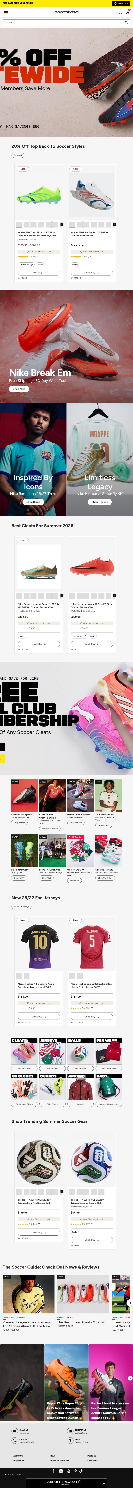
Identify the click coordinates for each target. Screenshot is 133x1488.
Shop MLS (46, 878)
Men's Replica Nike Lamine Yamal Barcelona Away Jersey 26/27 (36, 986)
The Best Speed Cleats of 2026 (81, 1322)
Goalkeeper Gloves (24, 1104)
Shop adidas (19, 823)
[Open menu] (6, 13)
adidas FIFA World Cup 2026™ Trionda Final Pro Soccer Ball (34, 1201)
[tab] (29, 1455)
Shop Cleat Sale (105, 878)
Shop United (103, 825)
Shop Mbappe (100, 501)
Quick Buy (37, 272)
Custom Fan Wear (109, 1068)
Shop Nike (19, 388)
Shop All (18, 155)
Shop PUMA (19, 878)
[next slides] (62, 224)
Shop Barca (33, 501)
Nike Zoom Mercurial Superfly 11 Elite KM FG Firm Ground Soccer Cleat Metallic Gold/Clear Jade (39, 606)
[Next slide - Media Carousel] (130, 1378)
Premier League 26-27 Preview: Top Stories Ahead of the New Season (27, 1324)
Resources (18, 1460)
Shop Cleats (66, 718)
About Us (18, 1456)
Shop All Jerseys (21, 907)
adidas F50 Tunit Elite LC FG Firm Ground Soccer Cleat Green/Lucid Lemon (37, 234)
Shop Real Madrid (50, 828)
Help (52, 1456)
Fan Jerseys (52, 1068)
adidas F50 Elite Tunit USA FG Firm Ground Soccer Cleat (90, 234)
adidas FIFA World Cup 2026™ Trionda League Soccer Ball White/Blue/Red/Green (87, 1201)
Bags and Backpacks (108, 1104)
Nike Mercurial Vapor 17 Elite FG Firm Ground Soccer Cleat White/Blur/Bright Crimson (91, 606)
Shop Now (66, 80)
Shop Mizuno (76, 823)
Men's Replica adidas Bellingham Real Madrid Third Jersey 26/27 (91, 986)
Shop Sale (74, 880)
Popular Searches (59, 1460)
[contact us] (13, 1477)
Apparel (80, 1104)
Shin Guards (52, 1104)
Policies (91, 1456)
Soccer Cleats (24, 1068)
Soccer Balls (80, 1068)
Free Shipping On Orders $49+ (19, 3)
